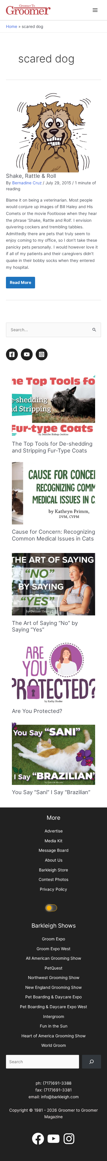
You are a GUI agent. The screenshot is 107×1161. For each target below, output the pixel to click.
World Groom (53, 1045)
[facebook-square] (13, 354)
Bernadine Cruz (27, 182)
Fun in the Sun (53, 1026)
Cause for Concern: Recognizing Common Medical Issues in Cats (53, 534)
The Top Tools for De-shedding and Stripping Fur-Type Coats (52, 446)
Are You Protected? (37, 711)
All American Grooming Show (53, 958)
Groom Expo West (53, 948)
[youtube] (27, 354)
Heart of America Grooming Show (53, 1035)
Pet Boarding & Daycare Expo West (53, 1006)
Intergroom (53, 1016)
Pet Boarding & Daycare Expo (53, 997)
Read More (20, 284)
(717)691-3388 (57, 1083)
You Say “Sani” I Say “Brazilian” (51, 792)
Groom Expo (53, 939)
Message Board (53, 850)
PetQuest (53, 968)
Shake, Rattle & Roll (31, 175)
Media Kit (53, 840)
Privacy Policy (53, 889)
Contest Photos (53, 879)
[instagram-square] (42, 354)
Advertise (54, 831)
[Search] (91, 1062)
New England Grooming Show (53, 987)
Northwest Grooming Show (53, 977)
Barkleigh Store (53, 870)
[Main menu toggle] (95, 10)
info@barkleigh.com (60, 1096)
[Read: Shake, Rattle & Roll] (53, 130)
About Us (53, 860)
